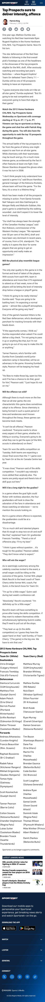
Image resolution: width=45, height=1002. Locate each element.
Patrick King (15, 20)
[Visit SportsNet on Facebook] (19, 977)
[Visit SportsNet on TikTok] (35, 977)
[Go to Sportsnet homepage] (10, 3)
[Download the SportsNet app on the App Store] (9, 928)
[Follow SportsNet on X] (4, 977)
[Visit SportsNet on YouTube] (12, 977)
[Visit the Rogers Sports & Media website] (13, 990)
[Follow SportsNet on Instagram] (27, 977)
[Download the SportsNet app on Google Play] (27, 928)
